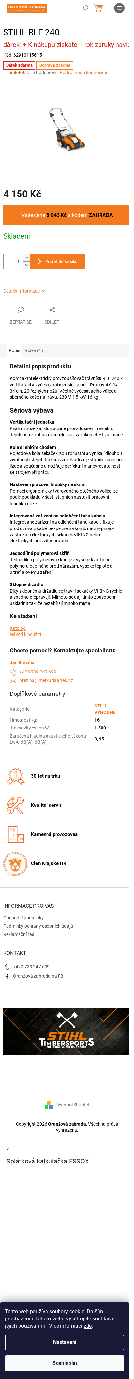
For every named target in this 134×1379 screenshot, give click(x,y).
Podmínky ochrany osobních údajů (38, 926)
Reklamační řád (18, 934)
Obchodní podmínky (23, 917)
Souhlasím (64, 1363)
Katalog (18, 628)
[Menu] (119, 8)
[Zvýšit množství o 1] (26, 257)
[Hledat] (85, 8)
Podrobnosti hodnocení (83, 72)
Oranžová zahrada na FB (38, 976)
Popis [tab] (14, 350)
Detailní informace (21, 291)
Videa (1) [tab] (34, 350)
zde (88, 1326)
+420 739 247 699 (38, 671)
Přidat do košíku (61, 261)
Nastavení (64, 1342)
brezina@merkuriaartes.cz (46, 680)
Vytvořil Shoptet (73, 1104)
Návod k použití (25, 634)
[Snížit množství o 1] (26, 265)
